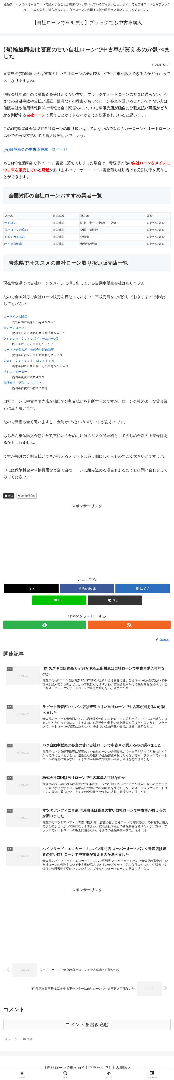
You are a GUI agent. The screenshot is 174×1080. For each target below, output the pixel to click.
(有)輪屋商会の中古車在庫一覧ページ (35, 149)
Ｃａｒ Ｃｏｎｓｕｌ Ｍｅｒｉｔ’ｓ (29, 360)
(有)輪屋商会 (28, 495)
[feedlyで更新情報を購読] (44, 625)
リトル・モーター (15, 371)
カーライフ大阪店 (15, 316)
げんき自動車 (13, 244)
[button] (115, 600)
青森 (10, 495)
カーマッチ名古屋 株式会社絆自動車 (28, 349)
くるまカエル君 (14, 237)
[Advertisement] (87, 539)
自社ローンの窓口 (16, 230)
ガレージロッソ (13, 327)
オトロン (10, 223)
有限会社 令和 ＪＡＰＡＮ (22, 382)
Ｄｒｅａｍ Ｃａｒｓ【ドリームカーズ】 (31, 338)
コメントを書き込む (87, 1024)
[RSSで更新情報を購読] (129, 625)
